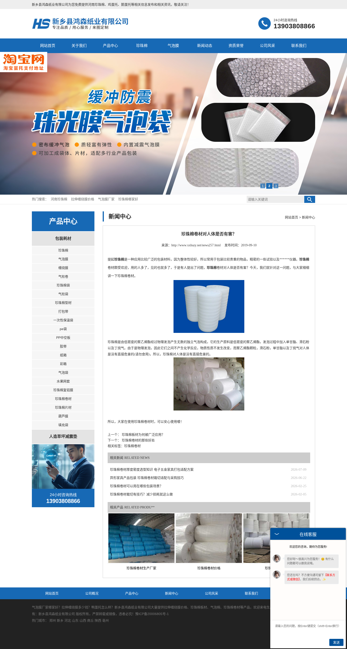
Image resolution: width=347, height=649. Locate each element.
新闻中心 (308, 217)
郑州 (52, 620)
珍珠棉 (142, 46)
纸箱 (63, 355)
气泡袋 (63, 372)
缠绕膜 (63, 268)
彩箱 (63, 364)
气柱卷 (63, 276)
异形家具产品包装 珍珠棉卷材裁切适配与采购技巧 (147, 478)
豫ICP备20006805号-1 (152, 614)
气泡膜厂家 (106, 199)
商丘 (90, 620)
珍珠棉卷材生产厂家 (141, 568)
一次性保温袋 (63, 320)
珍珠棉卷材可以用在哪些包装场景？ (136, 486)
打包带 (63, 311)
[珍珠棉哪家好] (83, 29)
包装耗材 (63, 238)
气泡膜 (173, 46)
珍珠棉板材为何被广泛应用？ (143, 434)
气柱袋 (63, 294)
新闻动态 (204, 46)
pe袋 (63, 329)
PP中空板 (63, 337)
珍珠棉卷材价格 (208, 568)
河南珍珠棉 (96, 4)
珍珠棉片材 (63, 407)
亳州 (105, 620)
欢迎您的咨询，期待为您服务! (308, 547)
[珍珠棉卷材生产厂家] (141, 538)
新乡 (60, 620)
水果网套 (63, 381)
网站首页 (47, 46)
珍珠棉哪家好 (128, 199)
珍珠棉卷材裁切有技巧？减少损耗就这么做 (141, 494)
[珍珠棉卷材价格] (208, 538)
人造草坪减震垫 (63, 436)
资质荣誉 (236, 46)
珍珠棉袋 (63, 285)
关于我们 (79, 46)
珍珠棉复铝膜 (63, 390)
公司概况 (91, 593)
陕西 (98, 620)
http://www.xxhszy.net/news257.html (196, 245)
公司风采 (267, 46)
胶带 (63, 346)
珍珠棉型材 (63, 303)
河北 (67, 620)
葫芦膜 (63, 416)
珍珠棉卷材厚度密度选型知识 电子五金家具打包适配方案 (152, 469)
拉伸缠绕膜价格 (83, 199)
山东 (75, 620)
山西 (83, 620)
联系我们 (298, 46)
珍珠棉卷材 (63, 399)
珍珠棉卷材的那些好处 (138, 440)
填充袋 (63, 425)
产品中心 (110, 46)
